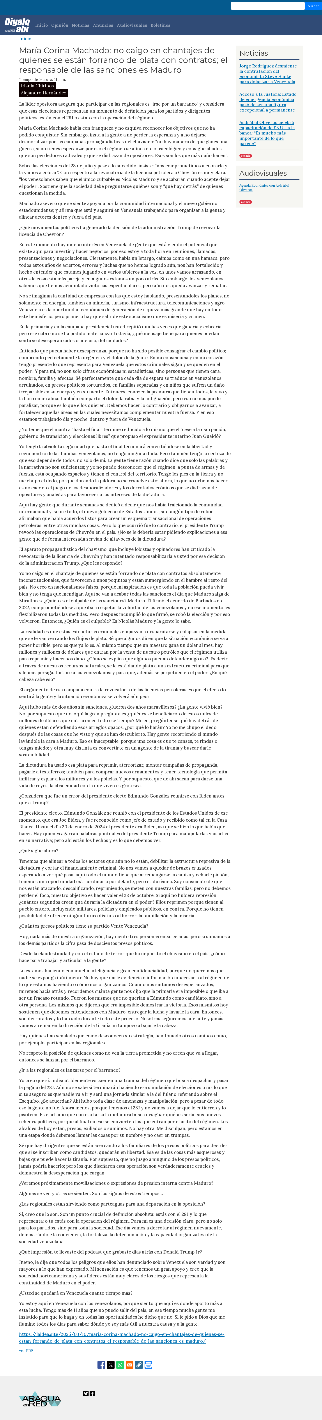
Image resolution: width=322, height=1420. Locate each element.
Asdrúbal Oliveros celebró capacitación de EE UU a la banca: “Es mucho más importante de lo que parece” (267, 133)
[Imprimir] (148, 1365)
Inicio (41, 25)
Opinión (59, 25)
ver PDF (26, 1350)
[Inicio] (15, 25)
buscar (313, 6)
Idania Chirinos (37, 86)
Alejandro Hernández (43, 93)
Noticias (80, 25)
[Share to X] (111, 1365)
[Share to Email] (129, 1365)
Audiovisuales (132, 25)
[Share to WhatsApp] (120, 1365)
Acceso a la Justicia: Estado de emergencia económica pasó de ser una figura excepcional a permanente (268, 102)
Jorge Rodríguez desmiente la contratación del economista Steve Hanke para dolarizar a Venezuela (268, 73)
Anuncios (103, 25)
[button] (139, 1365)
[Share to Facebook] (101, 1365)
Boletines (160, 25)
